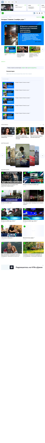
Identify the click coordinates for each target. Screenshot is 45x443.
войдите (23, 67)
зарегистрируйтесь (32, 67)
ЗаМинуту (3, 61)
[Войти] (39, 13)
